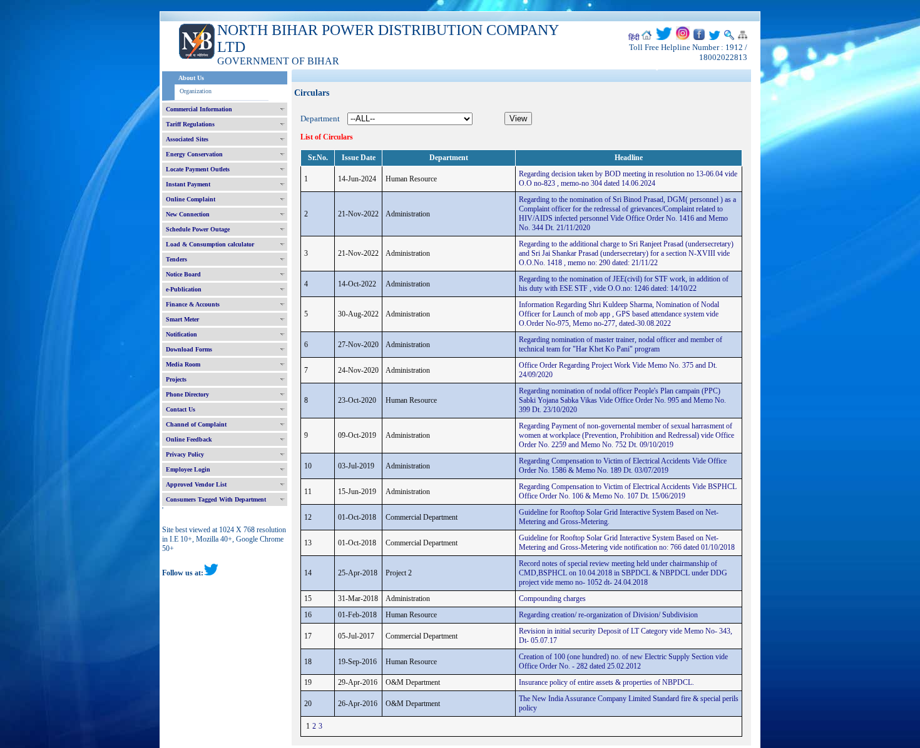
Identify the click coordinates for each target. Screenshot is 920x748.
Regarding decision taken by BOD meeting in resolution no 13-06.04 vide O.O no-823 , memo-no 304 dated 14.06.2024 (628, 178)
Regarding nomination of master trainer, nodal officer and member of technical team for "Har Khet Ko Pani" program (620, 344)
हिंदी (634, 37)
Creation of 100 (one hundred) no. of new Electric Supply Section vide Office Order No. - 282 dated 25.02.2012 (623, 661)
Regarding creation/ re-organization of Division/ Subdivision (608, 614)
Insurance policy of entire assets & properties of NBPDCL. (606, 682)
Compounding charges (552, 598)
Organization (196, 91)
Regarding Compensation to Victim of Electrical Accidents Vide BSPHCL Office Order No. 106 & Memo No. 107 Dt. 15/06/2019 (628, 491)
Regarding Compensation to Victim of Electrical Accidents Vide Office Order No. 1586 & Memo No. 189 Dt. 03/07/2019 (623, 466)
